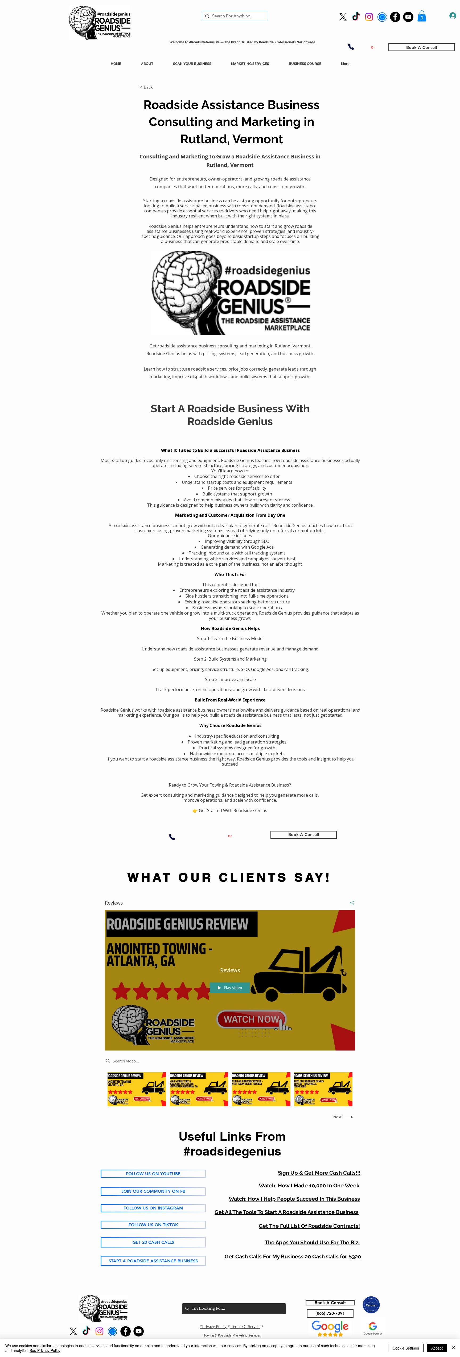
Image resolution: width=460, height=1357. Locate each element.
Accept (437, 1348)
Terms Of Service (245, 1326)
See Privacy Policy (45, 1350)
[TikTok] (356, 17)
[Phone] (351, 46)
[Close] (453, 1348)
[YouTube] (408, 17)
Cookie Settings (406, 1348)
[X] (343, 17)
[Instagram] (369, 17)
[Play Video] (137, 1089)
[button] (421, 16)
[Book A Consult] (382, 17)
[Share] (350, 903)
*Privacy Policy (214, 1326)
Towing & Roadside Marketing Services (232, 1335)
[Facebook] (395, 17)
